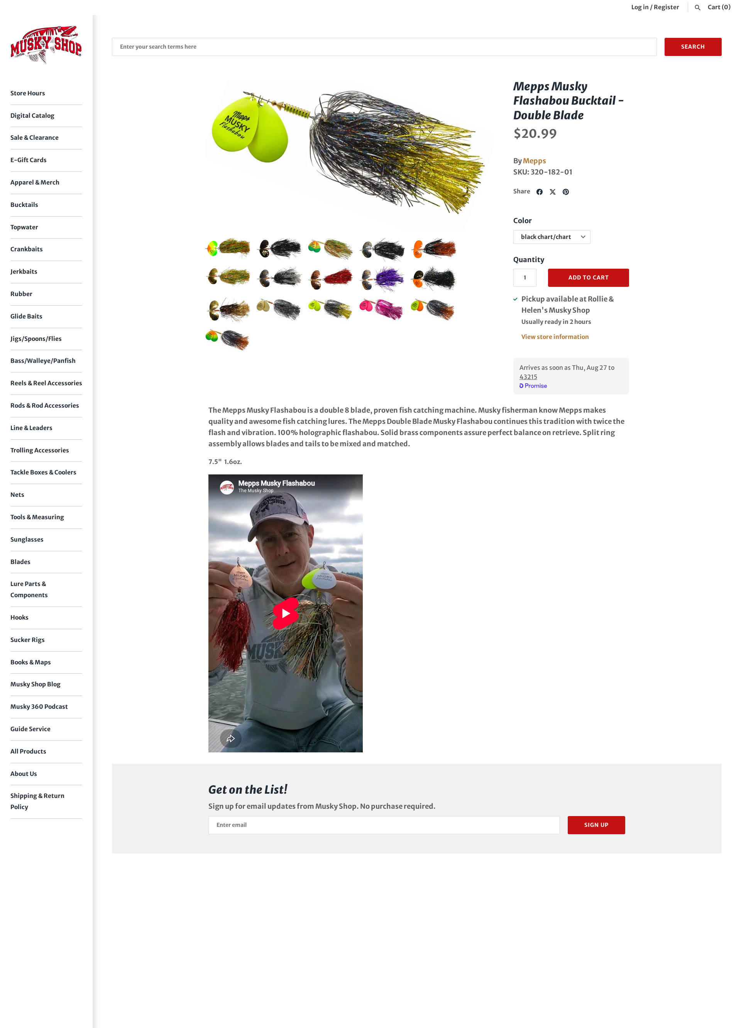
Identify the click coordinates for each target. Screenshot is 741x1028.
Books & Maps (30, 662)
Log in (640, 7)
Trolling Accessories (39, 450)
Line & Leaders (31, 428)
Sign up (596, 824)
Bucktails (24, 204)
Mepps (534, 160)
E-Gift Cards (28, 160)
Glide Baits (26, 316)
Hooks (19, 617)
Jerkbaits (23, 271)
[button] (221, 154)
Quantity (528, 259)
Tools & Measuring (37, 517)
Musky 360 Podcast (39, 706)
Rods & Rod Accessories (44, 405)
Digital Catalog (32, 115)
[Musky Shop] (46, 44)
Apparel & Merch (34, 182)
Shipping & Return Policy (37, 801)
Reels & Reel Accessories (46, 383)
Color (522, 220)
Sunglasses (27, 539)
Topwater (24, 227)
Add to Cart (588, 277)
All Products (28, 751)
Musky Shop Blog (35, 684)
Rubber (21, 294)
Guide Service (30, 729)
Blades (20, 562)
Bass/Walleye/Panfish (43, 360)
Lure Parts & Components (29, 589)
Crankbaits (26, 249)
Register (666, 7)
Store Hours (27, 93)
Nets (17, 494)
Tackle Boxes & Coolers (43, 472)
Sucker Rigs (27, 640)
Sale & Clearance (34, 137)
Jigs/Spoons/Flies (36, 338)
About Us (23, 773)
